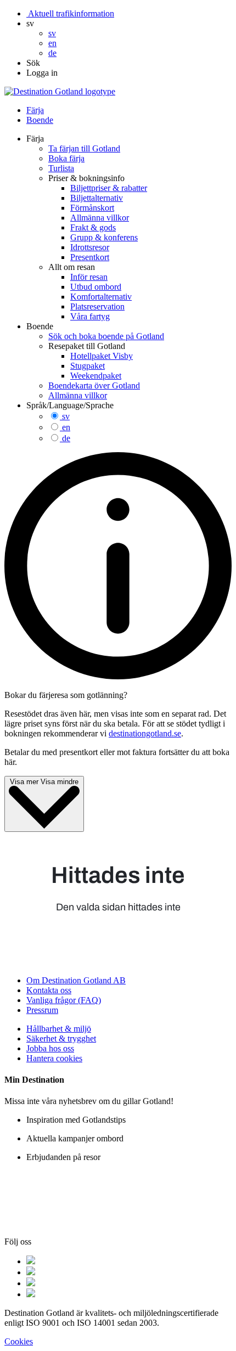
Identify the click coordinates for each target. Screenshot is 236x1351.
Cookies (18, 1341)
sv (66, 416)
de (66, 438)
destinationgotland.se (145, 733)
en (66, 427)
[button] (30, 23)
